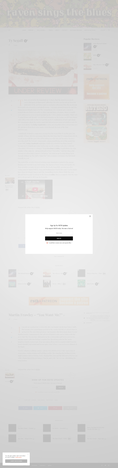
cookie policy (18, 457)
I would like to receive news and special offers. (60, 242)
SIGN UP (59, 238)
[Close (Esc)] (90, 217)
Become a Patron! (67, 228)
